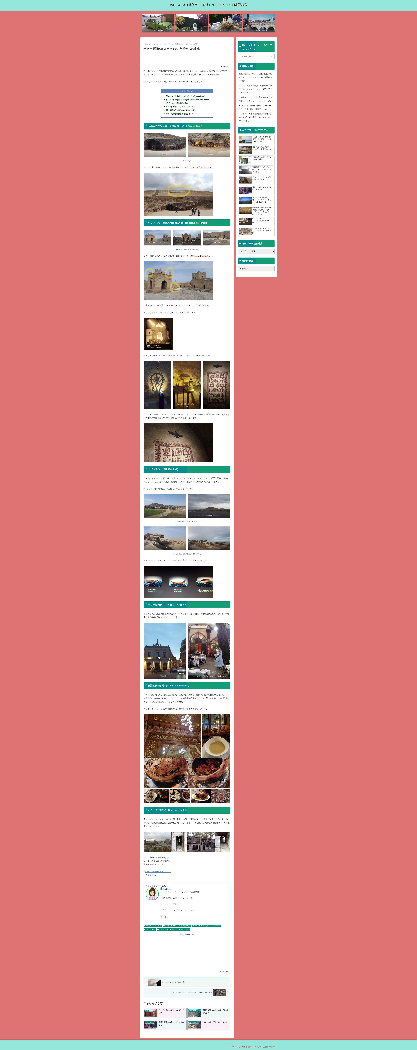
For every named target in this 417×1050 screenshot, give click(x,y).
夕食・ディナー (185, 929)
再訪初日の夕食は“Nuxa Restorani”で (181, 110)
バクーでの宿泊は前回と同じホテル (180, 114)
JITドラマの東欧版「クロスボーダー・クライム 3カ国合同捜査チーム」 (256, 107)
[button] (272, 56)
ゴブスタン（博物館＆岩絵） (177, 103)
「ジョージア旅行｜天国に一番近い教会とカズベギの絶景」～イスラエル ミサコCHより (256, 117)
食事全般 (174, 929)
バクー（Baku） (151, 929)
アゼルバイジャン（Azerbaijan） (210, 926)
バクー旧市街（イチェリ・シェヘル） (181, 107)
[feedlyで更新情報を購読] (161, 916)
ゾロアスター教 (163, 929)
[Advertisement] (187, 57)
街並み (167, 926)
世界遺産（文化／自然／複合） (182, 926)
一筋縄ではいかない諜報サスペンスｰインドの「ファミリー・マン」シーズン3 (256, 99)
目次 (183, 91)
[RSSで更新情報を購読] (165, 916)
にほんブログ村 (150, 875)
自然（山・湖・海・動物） (154, 926)
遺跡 (195, 926)
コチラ (173, 904)
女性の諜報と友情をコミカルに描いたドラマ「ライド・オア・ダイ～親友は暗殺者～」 (255, 77)
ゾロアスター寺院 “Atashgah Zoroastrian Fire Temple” (188, 100)
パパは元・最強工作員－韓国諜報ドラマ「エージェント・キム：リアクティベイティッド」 (255, 89)
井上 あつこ (166, 888)
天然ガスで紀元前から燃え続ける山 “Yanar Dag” (185, 96)
